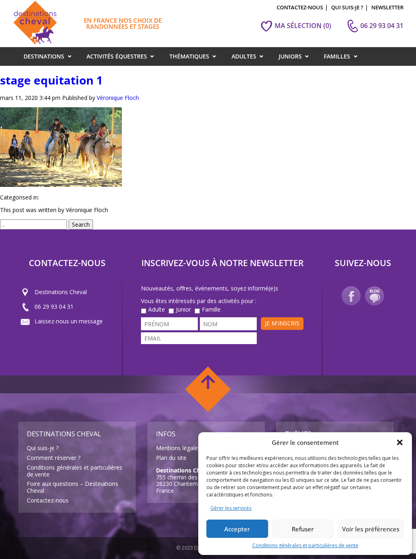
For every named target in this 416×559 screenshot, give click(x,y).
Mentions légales (178, 448)
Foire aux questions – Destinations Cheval (72, 487)
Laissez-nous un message (69, 321)
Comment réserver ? (53, 458)
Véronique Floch (118, 98)
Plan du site (171, 458)
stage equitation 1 (51, 80)
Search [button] (81, 224)
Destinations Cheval (61, 291)
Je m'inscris (282, 323)
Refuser (303, 529)
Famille (211, 309)
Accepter (237, 529)
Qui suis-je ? (42, 448)
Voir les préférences (370, 529)
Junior (183, 309)
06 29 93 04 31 (54, 306)
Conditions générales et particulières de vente (305, 545)
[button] (400, 442)
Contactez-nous (48, 500)
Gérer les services (230, 508)
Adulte (156, 309)
